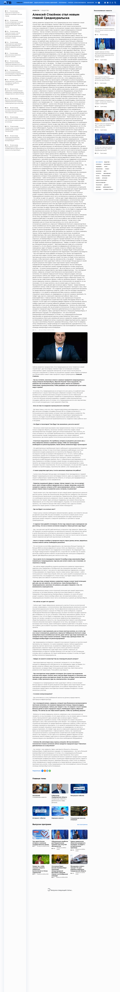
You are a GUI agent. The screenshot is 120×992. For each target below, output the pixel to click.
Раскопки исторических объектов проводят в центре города (13, 14)
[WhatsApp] (112, 3)
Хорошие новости (58, 818)
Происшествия (106, 175)
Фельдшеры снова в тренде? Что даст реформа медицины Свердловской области (78, 868)
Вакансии (90, 2)
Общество (106, 162)
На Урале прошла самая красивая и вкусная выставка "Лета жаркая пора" (14, 111)
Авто (105, 171)
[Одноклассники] (107, 3)
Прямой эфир (28, 2)
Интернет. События (39, 818)
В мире (98, 178)
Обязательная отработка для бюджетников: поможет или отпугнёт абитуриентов (60, 844)
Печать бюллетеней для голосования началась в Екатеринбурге (12, 139)
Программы (63, 2)
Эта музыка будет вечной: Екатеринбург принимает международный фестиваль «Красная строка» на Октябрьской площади (60, 871)
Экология (98, 171)
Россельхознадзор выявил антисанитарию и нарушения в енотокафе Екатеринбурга (14, 73)
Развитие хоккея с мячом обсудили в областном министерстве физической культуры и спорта (13, 35)
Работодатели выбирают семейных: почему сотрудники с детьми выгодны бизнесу (104, 78)
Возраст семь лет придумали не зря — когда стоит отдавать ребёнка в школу (104, 125)
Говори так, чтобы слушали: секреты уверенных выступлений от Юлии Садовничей (40, 869)
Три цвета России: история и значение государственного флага (41, 843)
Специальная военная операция (78, 818)
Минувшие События (77, 795)
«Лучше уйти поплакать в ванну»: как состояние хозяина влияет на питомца (15, 120)
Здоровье (98, 189)
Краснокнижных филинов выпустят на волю (13, 55)
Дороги (106, 185)
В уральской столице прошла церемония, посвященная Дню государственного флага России (14, 92)
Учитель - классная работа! (77, 2)
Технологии (99, 168)
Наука (97, 175)
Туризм (107, 168)
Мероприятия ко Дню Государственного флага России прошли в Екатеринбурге (14, 148)
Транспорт (99, 185)
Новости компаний (101, 180)
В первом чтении (108, 189)
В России (104, 178)
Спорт (105, 166)
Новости (19, 2)
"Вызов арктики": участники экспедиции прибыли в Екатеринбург (13, 83)
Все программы (82, 824)
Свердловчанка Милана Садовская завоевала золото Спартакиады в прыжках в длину (15, 64)
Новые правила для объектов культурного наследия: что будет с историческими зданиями (78, 845)
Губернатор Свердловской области (59, 796)
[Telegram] (47, 771)
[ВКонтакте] (42, 771)
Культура (98, 173)
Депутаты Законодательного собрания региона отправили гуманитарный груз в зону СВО (14, 101)
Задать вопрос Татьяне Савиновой (45, 2)
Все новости (99, 162)
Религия (98, 187)
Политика (98, 164)
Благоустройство (100, 182)
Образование (107, 173)
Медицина (99, 166)
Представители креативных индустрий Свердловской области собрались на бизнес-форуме (14, 46)
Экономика (107, 164)
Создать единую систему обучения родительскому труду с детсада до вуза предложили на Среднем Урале (104, 54)
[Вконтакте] (105, 3)
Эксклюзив (36, 795)
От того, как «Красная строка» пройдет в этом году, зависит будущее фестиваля (103, 148)
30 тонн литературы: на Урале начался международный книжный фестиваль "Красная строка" (14, 24)
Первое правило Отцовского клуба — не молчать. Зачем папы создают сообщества (104, 102)
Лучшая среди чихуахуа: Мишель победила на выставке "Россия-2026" (15, 129)
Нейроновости (107, 187)
